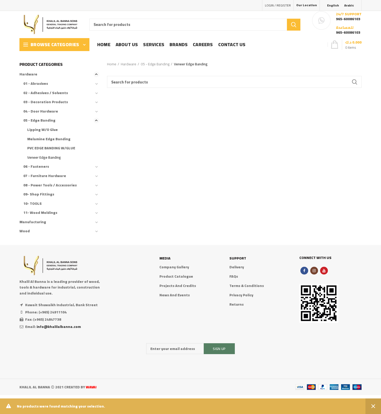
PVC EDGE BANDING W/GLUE (51, 148)
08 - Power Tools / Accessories (50, 185)
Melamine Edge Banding (48, 139)
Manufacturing (32, 222)
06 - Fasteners (36, 166)
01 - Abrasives (35, 83)
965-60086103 (348, 19)
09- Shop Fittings (38, 194)
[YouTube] (324, 271)
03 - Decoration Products (45, 102)
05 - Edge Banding (155, 64)
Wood (24, 231)
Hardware (128, 64)
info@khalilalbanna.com (59, 326)
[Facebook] (304, 271)
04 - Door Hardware (40, 111)
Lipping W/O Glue (42, 129)
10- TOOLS (32, 203)
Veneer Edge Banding (44, 157)
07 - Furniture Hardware (44, 175)
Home (111, 64)
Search (293, 25)
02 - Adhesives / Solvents (45, 92)
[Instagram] (314, 271)
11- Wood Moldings (40, 212)
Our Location (306, 5)
